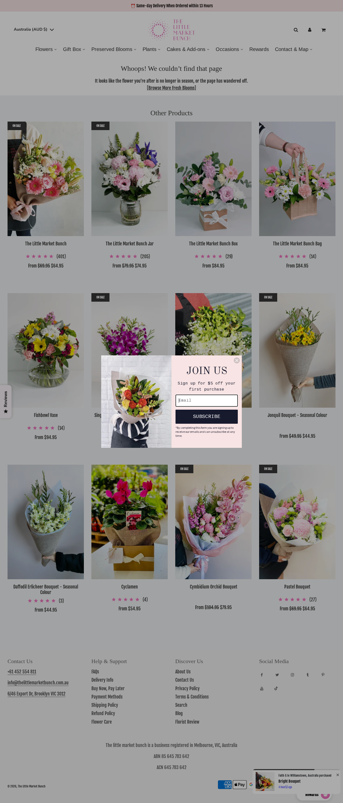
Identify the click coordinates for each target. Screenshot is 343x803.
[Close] (237, 360)
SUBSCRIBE (206, 416)
